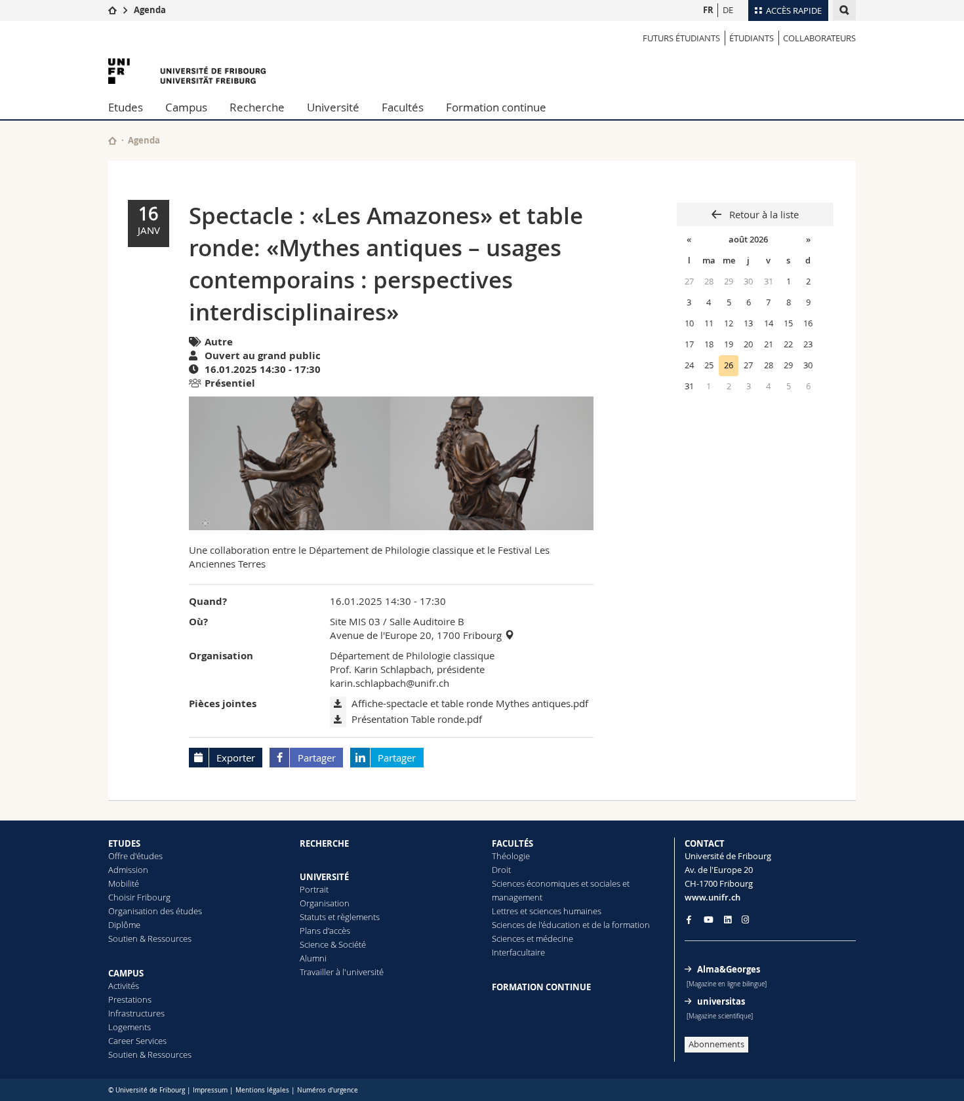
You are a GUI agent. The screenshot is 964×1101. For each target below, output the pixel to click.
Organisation (325, 903)
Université (333, 107)
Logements (129, 1027)
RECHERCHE (324, 843)
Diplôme (124, 925)
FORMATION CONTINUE (541, 987)
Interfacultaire (518, 952)
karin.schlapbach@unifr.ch (389, 682)
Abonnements (716, 1044)
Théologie (511, 856)
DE (728, 10)
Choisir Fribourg (139, 897)
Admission (128, 870)
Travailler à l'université (342, 972)
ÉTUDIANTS (751, 38)
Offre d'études (135, 856)
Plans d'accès (325, 931)
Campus (186, 107)
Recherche (257, 107)
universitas (721, 1001)
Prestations (129, 999)
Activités (123, 986)
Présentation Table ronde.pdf (416, 718)
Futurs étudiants (681, 38)
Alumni (313, 958)
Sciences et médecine (532, 938)
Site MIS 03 (355, 621)
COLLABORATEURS (819, 38)
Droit (501, 870)
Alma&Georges (728, 969)
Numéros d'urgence (327, 1090)
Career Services (137, 1041)
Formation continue (496, 107)
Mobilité (123, 883)
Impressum (210, 1090)
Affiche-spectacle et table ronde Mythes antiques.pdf (469, 703)
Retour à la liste (763, 214)
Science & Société (333, 944)
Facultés (403, 107)
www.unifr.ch (712, 897)
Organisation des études (155, 911)
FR (708, 10)
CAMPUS (126, 973)
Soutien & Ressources (149, 938)
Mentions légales (262, 1090)
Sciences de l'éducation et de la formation (571, 925)
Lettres (505, 911)
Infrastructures (136, 1013)
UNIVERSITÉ (324, 877)
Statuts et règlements (340, 917)
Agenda (150, 10)
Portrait (314, 889)
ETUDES (124, 843)
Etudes (125, 107)
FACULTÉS (512, 843)
